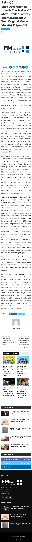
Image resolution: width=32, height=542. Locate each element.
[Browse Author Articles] (16, 322)
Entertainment (6, 29)
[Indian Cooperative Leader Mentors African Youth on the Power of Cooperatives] (5, 438)
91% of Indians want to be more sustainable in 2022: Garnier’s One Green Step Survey (23, 343)
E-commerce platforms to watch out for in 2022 (8, 341)
